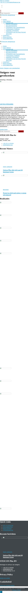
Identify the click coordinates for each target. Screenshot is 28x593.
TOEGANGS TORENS (13, 29)
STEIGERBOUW (8, 23)
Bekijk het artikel (5, 578)
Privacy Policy (16, 590)
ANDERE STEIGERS (12, 30)
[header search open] (0, 10)
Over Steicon (7, 21)
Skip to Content (4, 1)
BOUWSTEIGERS (11, 26)
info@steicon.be (8, 145)
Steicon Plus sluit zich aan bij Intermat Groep (13, 171)
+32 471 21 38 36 (8, 143)
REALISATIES (7, 37)
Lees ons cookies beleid (7, 585)
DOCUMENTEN (8, 38)
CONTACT (6, 35)
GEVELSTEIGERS (11, 24)
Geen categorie (7, 166)
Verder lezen (4, 129)
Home (5, 19)
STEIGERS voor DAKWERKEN (15, 27)
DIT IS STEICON (8, 525)
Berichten (6, 189)
